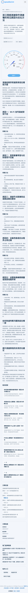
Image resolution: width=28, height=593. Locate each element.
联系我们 (17, 588)
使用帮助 (6, 572)
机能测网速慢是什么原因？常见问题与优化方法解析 (13, 549)
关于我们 (11, 588)
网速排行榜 (14, 572)
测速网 (18, 591)
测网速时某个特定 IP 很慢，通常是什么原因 (13, 561)
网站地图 (6, 588)
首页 (3, 9)
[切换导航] (25, 2)
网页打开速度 (7, 576)
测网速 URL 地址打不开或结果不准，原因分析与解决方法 (13, 553)
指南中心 (8, 9)
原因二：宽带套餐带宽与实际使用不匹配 (12, 495)
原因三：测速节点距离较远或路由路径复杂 (13, 500)
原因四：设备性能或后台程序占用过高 (12, 505)
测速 (14, 591)
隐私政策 (22, 588)
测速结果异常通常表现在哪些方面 (11, 488)
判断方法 (6, 493)
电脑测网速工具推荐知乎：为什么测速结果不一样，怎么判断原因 (13, 558)
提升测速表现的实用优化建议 (10, 517)
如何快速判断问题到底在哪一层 (10, 514)
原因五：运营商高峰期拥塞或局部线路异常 (13, 509)
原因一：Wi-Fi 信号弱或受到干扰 (11, 490)
